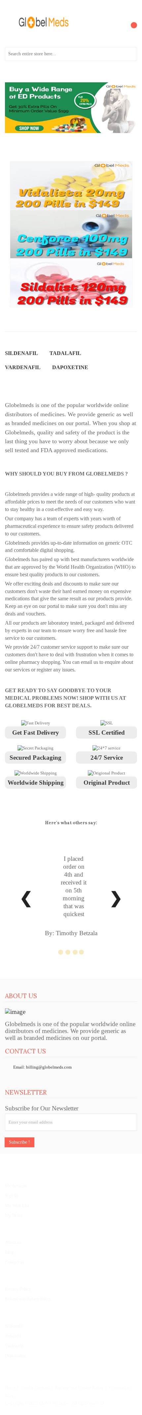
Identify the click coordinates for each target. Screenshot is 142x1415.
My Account (16, 1185)
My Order (13, 1215)
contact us (119, 1387)
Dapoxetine (15, 1355)
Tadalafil (13, 1335)
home (10, 1387)
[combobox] (71, 54)
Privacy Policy (18, 1289)
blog (9, 1395)
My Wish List (17, 1205)
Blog (9, 1252)
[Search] (130, 54)
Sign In (11, 1195)
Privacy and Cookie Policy (79, 1387)
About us (13, 1242)
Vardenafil (14, 1345)
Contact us (14, 1262)
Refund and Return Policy (28, 1298)
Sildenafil (13, 1325)
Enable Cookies (35, 1387)
